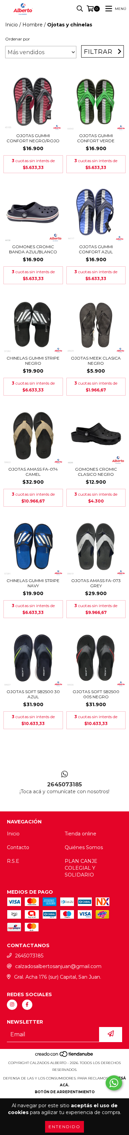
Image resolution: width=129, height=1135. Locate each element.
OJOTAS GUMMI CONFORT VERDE (96, 138)
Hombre (32, 25)
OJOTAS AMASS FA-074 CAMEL (33, 472)
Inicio (11, 25)
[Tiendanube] (64, 1056)
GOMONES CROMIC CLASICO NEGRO (96, 472)
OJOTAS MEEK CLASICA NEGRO (96, 360)
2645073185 (29, 956)
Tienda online (80, 834)
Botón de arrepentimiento (65, 1092)
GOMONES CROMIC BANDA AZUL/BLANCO (33, 249)
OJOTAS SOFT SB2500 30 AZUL (33, 694)
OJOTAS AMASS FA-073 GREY (96, 583)
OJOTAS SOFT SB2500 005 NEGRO (96, 694)
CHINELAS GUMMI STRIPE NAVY (33, 583)
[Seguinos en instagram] (12, 1005)
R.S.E (13, 861)
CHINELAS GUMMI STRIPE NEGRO (33, 360)
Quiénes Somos (84, 847)
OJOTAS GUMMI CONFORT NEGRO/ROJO (33, 138)
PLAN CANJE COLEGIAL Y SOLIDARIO (81, 868)
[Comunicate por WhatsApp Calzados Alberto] (114, 1082)
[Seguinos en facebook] (27, 1005)
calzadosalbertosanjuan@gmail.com (58, 966)
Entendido (64, 1126)
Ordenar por (17, 38)
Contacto (18, 847)
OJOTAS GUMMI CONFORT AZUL (96, 249)
